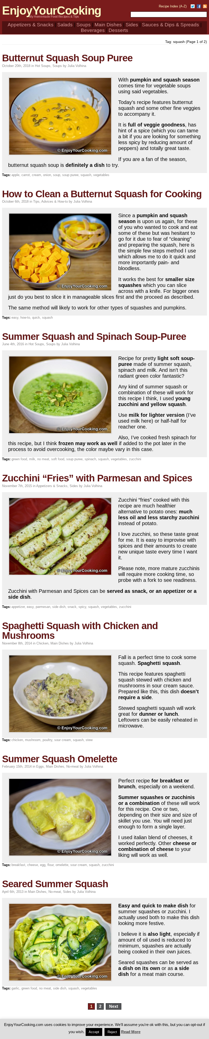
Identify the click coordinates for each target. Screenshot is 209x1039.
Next (113, 1006)
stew (89, 740)
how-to (25, 317)
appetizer (18, 607)
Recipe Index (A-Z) (173, 6)
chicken (17, 740)
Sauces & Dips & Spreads (170, 24)
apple (15, 175)
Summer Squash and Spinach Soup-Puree (94, 336)
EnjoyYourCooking (51, 10)
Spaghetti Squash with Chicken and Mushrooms (80, 630)
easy (14, 317)
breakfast (18, 865)
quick (36, 317)
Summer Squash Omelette (59, 758)
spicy (82, 607)
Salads (65, 24)
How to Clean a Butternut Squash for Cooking (102, 193)
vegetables (101, 175)
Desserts (118, 30)
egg (42, 865)
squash (86, 175)
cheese (32, 865)
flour (50, 865)
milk (32, 459)
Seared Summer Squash (55, 883)
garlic (15, 988)
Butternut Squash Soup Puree (67, 57)
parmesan (43, 607)
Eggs (40, 766)
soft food (57, 459)
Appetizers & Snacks (31, 24)
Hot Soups (42, 66)
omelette (62, 865)
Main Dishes (108, 24)
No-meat (72, 766)
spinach (90, 459)
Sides (132, 24)
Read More (130, 1032)
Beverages (93, 30)
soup (56, 175)
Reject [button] (112, 1032)
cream (36, 175)
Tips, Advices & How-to (50, 201)
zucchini (135, 459)
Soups (83, 24)
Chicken (42, 643)
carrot (25, 175)
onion (47, 175)
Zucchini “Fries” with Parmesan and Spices (97, 477)
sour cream (62, 740)
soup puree (70, 175)
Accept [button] (94, 1032)
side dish (59, 607)
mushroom (33, 740)
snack (72, 607)
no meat (43, 459)
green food (19, 459)
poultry (47, 740)
